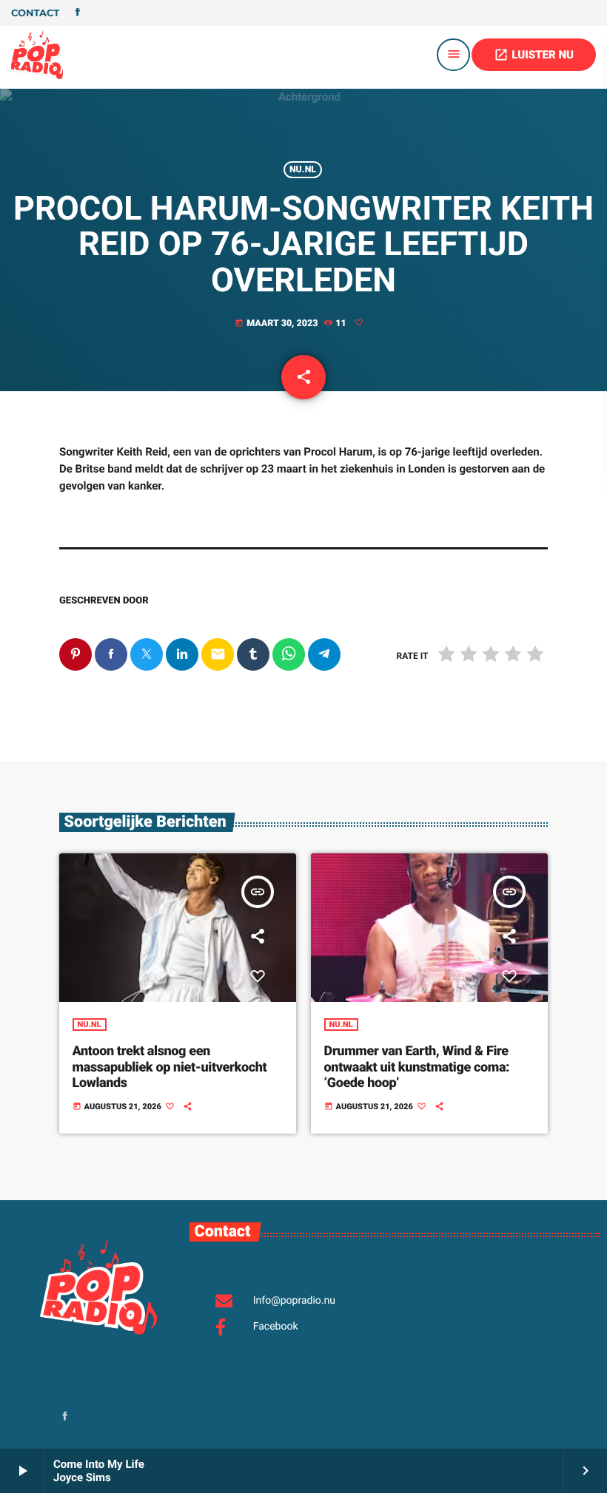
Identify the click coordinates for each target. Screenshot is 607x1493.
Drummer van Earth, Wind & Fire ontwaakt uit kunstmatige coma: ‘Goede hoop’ (417, 1067)
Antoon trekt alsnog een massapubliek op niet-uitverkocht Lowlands (170, 1067)
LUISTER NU (534, 54)
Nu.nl (302, 169)
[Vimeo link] (37, 55)
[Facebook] (78, 13)
